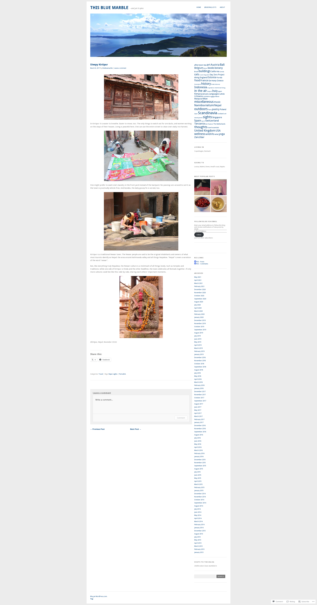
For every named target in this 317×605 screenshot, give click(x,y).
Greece (220, 80)
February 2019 (199, 351)
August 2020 (198, 302)
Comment (181, 418)
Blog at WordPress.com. (98, 596)
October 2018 (199, 364)
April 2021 (197, 280)
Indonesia (200, 87)
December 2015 (200, 460)
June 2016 (197, 441)
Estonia (212, 77)
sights (115, 374)
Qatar (196, 114)
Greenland (197, 84)
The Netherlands (219, 124)
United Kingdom (204, 130)
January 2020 (198, 317)
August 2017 (198, 404)
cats (196, 74)
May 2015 (197, 478)
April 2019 (197, 345)
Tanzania (199, 123)
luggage (212, 96)
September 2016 (200, 432)
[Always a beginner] (219, 187)
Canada (222, 71)
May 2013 (197, 540)
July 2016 (197, 438)
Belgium (198, 68)
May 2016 (197, 444)
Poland (223, 109)
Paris (209, 109)
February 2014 (199, 524)
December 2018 (200, 357)
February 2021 (199, 286)
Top (91, 599)
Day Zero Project (217, 74)
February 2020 (199, 314)
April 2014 (197, 518)
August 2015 (198, 469)
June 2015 (197, 475)
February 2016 (199, 453)
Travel (101, 374)
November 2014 (200, 497)
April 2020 (197, 308)
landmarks (205, 94)
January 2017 (198, 422)
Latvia (222, 94)
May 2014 (197, 515)
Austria (215, 64)
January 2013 (198, 552)
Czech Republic (204, 75)
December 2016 (200, 425)
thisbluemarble (107, 68)
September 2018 (200, 367)
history (206, 84)
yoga (222, 134)
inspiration (210, 88)
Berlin (205, 68)
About (222, 7)
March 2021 (198, 283)
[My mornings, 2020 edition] (219, 204)
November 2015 (200, 463)
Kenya (197, 94)
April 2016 (197, 447)
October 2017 (199, 398)
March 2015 (198, 484)
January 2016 (198, 456)
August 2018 (198, 370)
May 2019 (197, 342)
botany (219, 67)
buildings (205, 71)
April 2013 (197, 543)
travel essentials (213, 127)
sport (203, 121)
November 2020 (200, 293)
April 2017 (197, 413)
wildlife (209, 134)
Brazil (196, 71)
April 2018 (197, 379)
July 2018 (197, 373)
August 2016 (198, 435)
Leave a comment (120, 68)
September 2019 (200, 330)
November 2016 (200, 429)
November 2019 (200, 323)
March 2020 (198, 311)
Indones (217, 84)
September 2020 (200, 299)
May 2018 (197, 376)
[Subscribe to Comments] (195, 264)
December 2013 (200, 531)
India (212, 84)
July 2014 (197, 509)
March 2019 (198, 348)
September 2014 (200, 503)
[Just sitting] (202, 187)
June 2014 (197, 512)
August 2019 (198, 333)
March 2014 (198, 521)
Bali (222, 64)
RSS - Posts (200, 262)
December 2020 (200, 289)
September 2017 (200, 401)
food (197, 80)
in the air (200, 91)
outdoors (201, 109)
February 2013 (199, 549)
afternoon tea (200, 65)
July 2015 (197, 472)
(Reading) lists (210, 7)
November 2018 (200, 361)
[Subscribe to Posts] (195, 262)
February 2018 (199, 385)
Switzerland (212, 120)
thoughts (200, 127)
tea (206, 124)
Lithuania (198, 96)
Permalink (122, 374)
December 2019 (200, 320)
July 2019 (197, 336)
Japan (220, 91)
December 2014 (200, 494)
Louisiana (206, 96)
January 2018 (198, 388)
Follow (199, 235)
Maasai (217, 96)
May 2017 (197, 410)
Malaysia (198, 99)
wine (216, 134)
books (211, 67)
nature (209, 105)
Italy (215, 90)
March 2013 (198, 546)
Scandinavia (207, 113)
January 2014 (198, 528)
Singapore (217, 117)
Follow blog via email (205, 221)
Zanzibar (199, 137)
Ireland (209, 91)
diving (196, 77)
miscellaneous (204, 102)
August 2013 (198, 534)
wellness (199, 134)
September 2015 (200, 466)
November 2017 (200, 395)
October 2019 (199, 327)
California (215, 71)
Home (199, 7)
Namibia (199, 105)
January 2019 (198, 354)
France (204, 80)
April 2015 (197, 481)
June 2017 (197, 407)
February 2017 (199, 419)
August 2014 (198, 506)
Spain (197, 120)
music (217, 102)
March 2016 (198, 450)
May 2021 (197, 277)
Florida (219, 77)
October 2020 (199, 296)
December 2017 (200, 391)
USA (218, 130)
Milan (205, 98)
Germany (212, 81)
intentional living (220, 88)
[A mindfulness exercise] (202, 204)
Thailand (210, 124)
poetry (215, 109)
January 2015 (198, 490)
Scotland (220, 114)
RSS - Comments (202, 264)
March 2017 (198, 416)
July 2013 (197, 537)
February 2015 (199, 487)
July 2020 (197, 305)
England (203, 77)
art (208, 64)
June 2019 (197, 339)
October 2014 (199, 500)
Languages (214, 94)
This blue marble (109, 7)
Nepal (110, 374)
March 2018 (198, 382)
